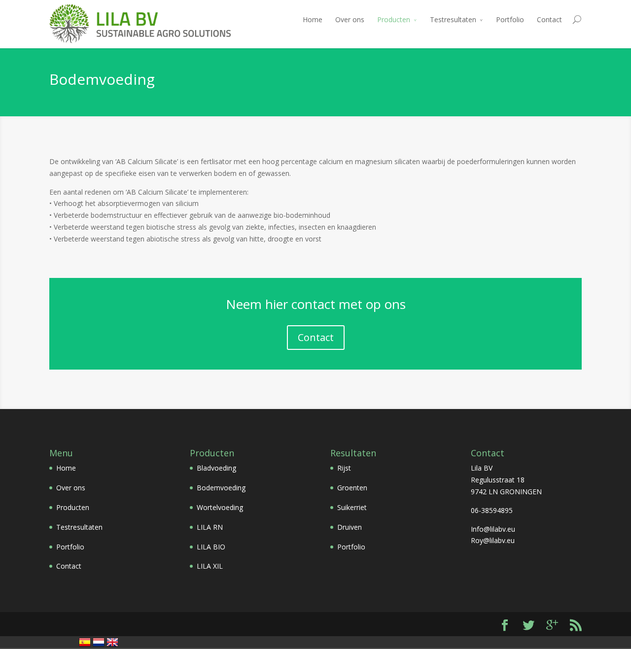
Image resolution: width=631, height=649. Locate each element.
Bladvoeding (216, 468)
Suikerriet (352, 507)
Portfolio (510, 19)
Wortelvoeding (220, 507)
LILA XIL (210, 566)
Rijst (344, 468)
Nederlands (99, 642)
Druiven (349, 527)
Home (312, 19)
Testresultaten (453, 19)
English (112, 642)
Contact (549, 19)
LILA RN (210, 527)
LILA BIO (211, 546)
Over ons (349, 19)
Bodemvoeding (221, 487)
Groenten (352, 487)
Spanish (85, 642)
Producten (393, 19)
